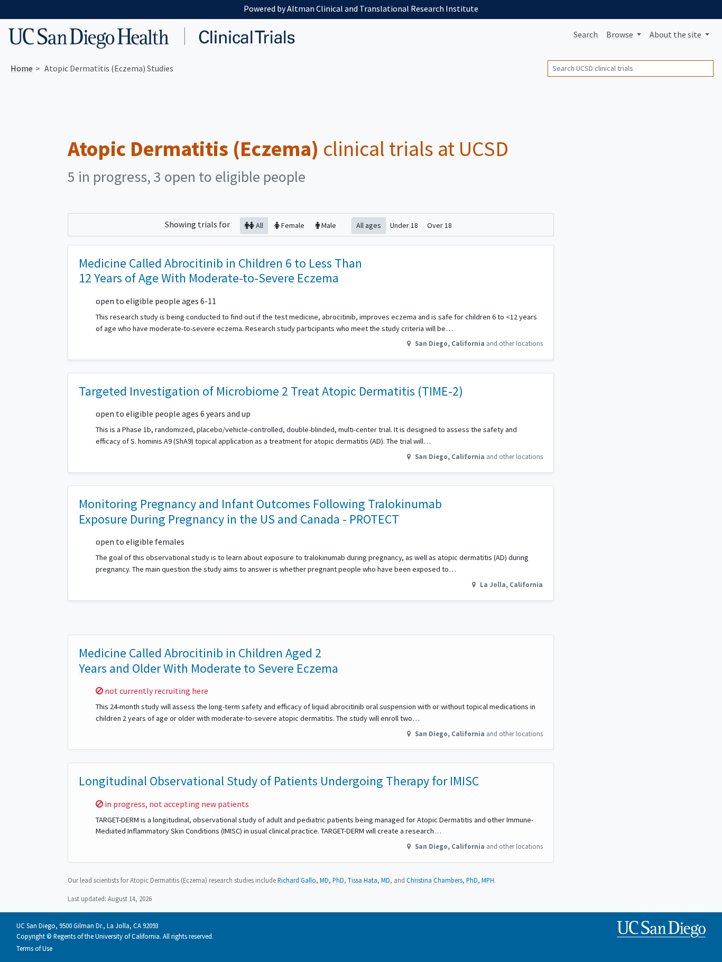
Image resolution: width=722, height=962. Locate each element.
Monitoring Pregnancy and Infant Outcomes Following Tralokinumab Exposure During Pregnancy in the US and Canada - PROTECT (260, 511)
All (258, 225)
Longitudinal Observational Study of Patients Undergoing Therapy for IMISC (279, 781)
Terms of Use (34, 948)
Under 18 (404, 225)
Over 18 (439, 225)
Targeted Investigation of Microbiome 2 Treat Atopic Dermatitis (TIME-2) (271, 391)
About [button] (675, 34)
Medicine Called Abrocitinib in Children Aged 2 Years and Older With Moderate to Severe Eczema (208, 660)
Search (585, 34)
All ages (368, 225)
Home (22, 68)
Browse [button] (620, 34)
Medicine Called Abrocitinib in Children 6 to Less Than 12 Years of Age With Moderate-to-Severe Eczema (220, 271)
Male (328, 225)
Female (292, 225)
